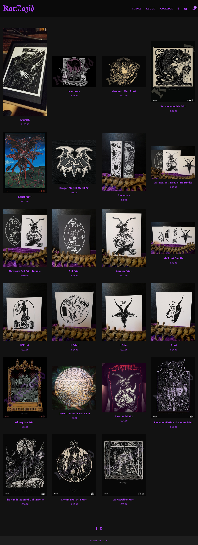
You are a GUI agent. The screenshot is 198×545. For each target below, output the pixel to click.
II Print (124, 345)
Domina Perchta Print (74, 499)
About (150, 8)
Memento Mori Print (124, 91)
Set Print (74, 271)
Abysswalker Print (123, 499)
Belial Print (25, 196)
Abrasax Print (124, 271)
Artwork (25, 119)
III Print (74, 345)
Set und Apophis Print (173, 106)
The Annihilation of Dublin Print (24, 499)
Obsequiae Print (25, 422)
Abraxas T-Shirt (124, 416)
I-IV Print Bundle (173, 258)
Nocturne (74, 91)
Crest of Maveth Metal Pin (74, 413)
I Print (173, 345)
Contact (166, 8)
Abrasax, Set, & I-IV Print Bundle (173, 182)
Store (136, 8)
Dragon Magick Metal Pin (74, 188)
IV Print (24, 345)
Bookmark (124, 195)
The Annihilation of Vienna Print (173, 422)
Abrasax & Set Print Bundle (25, 271)
